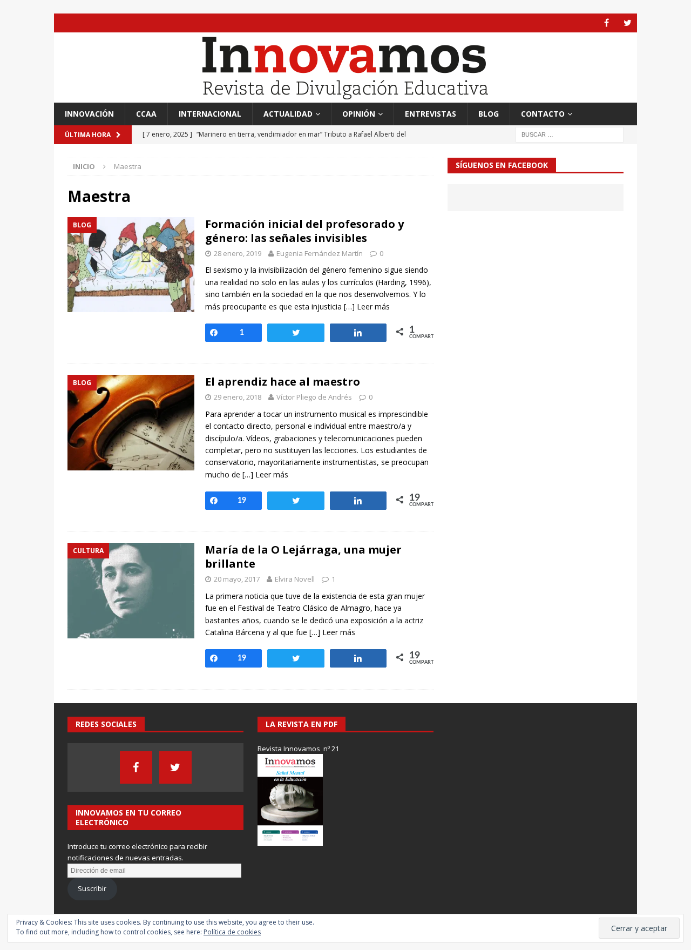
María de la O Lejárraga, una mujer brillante (303, 556)
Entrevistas (430, 114)
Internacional (210, 114)
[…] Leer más (367, 306)
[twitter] (627, 23)
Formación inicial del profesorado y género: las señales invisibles (304, 231)
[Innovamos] (345, 96)
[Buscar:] (570, 134)
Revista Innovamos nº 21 (298, 748)
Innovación (89, 114)
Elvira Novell (295, 579)
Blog (488, 114)
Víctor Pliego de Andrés (314, 397)
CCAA (146, 114)
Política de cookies (232, 931)
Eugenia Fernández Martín (319, 253)
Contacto (543, 114)
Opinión (358, 114)
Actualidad (288, 114)
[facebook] (606, 23)
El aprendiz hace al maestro (282, 381)
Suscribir (92, 888)
